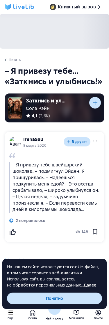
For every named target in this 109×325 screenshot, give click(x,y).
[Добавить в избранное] (95, 232)
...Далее (88, 285)
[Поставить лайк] (12, 232)
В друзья (79, 141)
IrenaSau (33, 139)
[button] (95, 141)
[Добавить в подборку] (95, 103)
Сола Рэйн (38, 108)
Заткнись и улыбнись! (47, 100)
